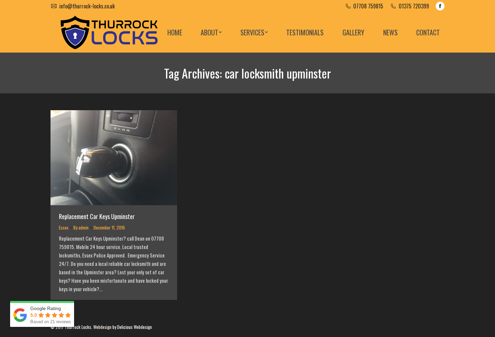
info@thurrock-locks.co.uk (87, 6)
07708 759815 (368, 6)
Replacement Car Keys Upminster (97, 216)
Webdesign (102, 327)
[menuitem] (175, 32)
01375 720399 (414, 6)
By (81, 227)
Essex (63, 227)
